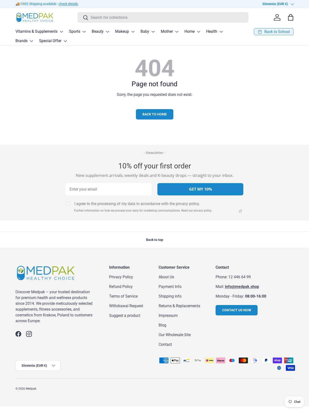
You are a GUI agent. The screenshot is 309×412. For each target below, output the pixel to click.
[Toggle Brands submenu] (31, 41)
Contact (165, 344)
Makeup (122, 31)
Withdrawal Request (126, 306)
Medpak (31, 388)
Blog (162, 325)
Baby (144, 31)
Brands (21, 41)
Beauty (98, 31)
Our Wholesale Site (175, 334)
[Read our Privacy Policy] (240, 211)
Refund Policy (121, 286)
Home (189, 31)
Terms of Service (123, 296)
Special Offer (50, 41)
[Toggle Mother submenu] (177, 31)
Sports (74, 31)
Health (211, 31)
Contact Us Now (236, 310)
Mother (167, 31)
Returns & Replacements (179, 306)
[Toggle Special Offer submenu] (65, 41)
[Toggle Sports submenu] (84, 31)
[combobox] (162, 17)
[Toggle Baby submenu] (153, 31)
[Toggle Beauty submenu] (107, 31)
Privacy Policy (121, 277)
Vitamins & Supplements (36, 31)
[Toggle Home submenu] (198, 31)
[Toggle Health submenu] (221, 31)
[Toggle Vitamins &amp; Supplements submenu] (61, 31)
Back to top (154, 240)
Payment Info (170, 286)
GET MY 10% (200, 189)
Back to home (154, 114)
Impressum (168, 315)
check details (68, 4)
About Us (166, 277)
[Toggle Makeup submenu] (133, 31)
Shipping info (170, 296)
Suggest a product (124, 315)
